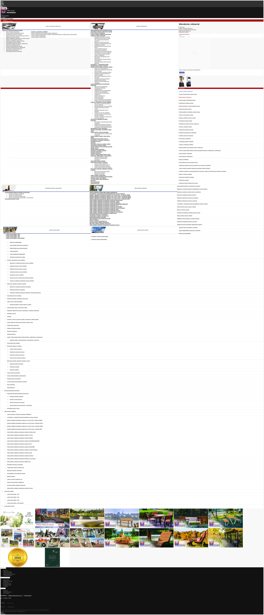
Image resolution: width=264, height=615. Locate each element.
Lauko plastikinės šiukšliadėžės (102, 99)
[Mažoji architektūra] (52, 527)
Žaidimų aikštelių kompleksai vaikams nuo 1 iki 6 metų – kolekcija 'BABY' (110, 195)
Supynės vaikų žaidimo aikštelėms (99, 222)
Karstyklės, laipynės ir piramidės (99, 214)
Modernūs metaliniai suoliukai (102, 43)
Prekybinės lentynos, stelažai (14, 51)
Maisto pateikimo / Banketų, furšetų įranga (17, 38)
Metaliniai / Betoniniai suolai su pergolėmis (102, 60)
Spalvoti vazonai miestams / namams (101, 82)
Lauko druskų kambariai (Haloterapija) (101, 176)
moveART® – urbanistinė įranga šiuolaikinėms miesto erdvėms (99, 65)
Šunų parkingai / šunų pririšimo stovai (101, 30)
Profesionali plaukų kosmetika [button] (53, 188)
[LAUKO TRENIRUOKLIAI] (87, 547)
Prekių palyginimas (184, 34)
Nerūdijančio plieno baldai (13, 42)
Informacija (3, 568)
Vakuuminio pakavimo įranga (14, 46)
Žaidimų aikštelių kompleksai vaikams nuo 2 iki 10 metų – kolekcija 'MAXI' (110, 196)
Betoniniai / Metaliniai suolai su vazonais (102, 77)
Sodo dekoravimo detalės (98, 161)
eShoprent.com (21, 611)
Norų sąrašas (6, 593)
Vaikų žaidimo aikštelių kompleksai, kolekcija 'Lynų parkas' (106, 212)
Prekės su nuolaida (7, 581)
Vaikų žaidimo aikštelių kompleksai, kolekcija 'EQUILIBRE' (106, 206)
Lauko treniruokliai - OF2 (13, 236)
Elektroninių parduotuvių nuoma (9, 611)
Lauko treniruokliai (9, 491)
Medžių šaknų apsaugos (97, 149)
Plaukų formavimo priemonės (17, 196)
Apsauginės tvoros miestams (99, 128)
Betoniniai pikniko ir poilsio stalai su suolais (103, 134)
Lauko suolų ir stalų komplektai (99, 132)
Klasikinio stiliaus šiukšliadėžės (102, 90)
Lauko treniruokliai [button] (54, 230)
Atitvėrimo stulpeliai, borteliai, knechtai (99, 120)
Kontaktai (5, 586)
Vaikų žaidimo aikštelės (10, 411)
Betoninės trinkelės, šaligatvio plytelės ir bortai (101, 169)
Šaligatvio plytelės (99, 174)
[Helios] (191, 527)
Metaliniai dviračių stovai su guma (101, 108)
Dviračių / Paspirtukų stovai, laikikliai (101, 102)
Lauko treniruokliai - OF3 (13, 235)
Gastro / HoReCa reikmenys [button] (53, 26)
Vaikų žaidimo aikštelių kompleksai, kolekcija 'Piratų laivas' (106, 200)
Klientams (3, 588)
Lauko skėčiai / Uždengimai (38, 37)
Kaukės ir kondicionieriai (15, 195)
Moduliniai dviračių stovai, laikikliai (101, 110)
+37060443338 (27, 595)
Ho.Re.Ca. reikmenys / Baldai (39, 31)
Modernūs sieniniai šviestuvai (102, 166)
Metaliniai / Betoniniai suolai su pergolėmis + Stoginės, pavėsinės (100, 139)
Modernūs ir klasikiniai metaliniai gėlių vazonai (103, 70)
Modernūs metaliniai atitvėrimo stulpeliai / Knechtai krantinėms (103, 126)
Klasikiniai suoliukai (99, 44)
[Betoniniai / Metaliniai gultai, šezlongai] (156, 547)
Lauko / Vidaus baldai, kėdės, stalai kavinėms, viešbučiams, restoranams (101, 155)
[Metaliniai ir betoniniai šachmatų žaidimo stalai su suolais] (156, 527)
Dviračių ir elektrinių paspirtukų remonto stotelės (103, 117)
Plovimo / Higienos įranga (13, 44)
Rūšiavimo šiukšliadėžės (101, 91)
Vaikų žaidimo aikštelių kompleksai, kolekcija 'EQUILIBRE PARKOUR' (109, 204)
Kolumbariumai (95, 183)
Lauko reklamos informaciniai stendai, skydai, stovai (101, 147)
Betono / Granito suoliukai (101, 42)
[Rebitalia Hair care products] (18, 527)
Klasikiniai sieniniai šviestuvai (102, 165)
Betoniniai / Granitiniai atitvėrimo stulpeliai (103, 122)
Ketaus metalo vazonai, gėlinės (102, 72)
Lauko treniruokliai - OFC (13, 234)
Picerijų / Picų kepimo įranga (14, 39)
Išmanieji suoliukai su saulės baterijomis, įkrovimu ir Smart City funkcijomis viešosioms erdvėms (102, 39)
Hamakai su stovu (96, 141)
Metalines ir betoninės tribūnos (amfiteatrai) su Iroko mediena (102, 52)
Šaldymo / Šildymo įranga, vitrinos (15, 41)
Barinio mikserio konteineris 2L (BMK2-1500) (189, 69)
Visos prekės (6, 580)
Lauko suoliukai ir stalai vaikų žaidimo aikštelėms (103, 192)
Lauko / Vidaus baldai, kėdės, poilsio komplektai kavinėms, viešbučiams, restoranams (54, 34)
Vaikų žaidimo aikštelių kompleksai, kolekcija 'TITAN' (105, 201)
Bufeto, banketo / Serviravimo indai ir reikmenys (44, 33)
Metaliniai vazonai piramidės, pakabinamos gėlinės (102, 79)
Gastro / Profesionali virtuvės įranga (12, 30)
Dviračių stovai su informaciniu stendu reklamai (102, 114)
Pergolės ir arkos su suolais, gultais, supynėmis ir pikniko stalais (101, 144)
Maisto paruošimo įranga (12, 37)
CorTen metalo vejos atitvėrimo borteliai (100, 180)
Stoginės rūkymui (96, 153)
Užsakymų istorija (7, 592)
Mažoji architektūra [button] (141, 26)
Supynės (93, 142)
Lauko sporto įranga (142, 230)
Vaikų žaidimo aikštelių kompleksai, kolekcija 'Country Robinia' (107, 208)
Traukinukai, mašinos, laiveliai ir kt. (99, 216)
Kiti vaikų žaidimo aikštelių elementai (100, 223)
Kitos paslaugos (95, 182)
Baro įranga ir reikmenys (12, 31)
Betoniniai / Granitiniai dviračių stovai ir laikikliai (102, 104)
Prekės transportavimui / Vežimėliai (15, 47)
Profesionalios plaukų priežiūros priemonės (17, 192)
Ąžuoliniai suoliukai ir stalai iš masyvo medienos (102, 54)
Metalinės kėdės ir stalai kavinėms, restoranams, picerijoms (100, 158)
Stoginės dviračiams (96, 152)
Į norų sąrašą (182, 75)
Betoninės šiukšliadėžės (100, 86)
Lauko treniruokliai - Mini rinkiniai (15, 238)
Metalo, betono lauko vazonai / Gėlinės (101, 67)
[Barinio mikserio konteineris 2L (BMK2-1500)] (195, 68)
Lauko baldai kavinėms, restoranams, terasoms (100, 49)
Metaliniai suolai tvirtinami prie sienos (102, 46)
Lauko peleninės (99, 98)
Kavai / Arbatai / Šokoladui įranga (15, 33)
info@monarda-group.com (14, 595)
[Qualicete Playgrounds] (18, 547)
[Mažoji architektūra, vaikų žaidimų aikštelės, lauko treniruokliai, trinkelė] (8, 12)
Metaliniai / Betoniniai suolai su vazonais (102, 62)
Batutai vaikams (94, 219)
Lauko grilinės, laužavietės (38, 35)
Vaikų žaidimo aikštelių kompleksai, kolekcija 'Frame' (105, 225)
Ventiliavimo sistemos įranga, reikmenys (16, 43)
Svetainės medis (7, 584)
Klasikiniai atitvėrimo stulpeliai (102, 124)
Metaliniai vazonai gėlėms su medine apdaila (102, 74)
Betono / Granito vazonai (101, 68)
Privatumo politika (7, 572)
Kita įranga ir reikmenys (12, 50)
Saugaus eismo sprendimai (98, 178)
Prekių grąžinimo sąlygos (9, 574)
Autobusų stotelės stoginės (98, 150)
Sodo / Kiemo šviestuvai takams (102, 167)
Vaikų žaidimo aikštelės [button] (140, 188)
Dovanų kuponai (7, 583)
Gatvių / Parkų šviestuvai (101, 163)
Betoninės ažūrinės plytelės (102, 171)
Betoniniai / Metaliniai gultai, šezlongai (102, 57)
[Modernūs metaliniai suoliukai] (122, 527)
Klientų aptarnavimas (5, 577)
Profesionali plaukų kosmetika (11, 390)
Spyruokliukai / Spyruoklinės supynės (100, 218)
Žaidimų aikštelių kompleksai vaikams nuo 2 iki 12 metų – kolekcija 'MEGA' (110, 197)
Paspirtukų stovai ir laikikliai (101, 112)
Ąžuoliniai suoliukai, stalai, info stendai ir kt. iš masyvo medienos (101, 32)
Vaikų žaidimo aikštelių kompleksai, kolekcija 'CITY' (104, 205)
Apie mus (5, 570)
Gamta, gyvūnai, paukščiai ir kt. (98, 221)
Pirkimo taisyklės (7, 571)
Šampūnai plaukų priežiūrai (16, 193)
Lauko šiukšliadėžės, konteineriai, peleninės (100, 84)
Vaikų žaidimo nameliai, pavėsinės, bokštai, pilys (103, 213)
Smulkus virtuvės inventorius (14, 48)
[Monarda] (225, 547)
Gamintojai (5, 582)
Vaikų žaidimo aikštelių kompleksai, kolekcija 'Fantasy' (105, 210)
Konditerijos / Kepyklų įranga (14, 34)
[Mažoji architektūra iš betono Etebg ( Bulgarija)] (87, 527)
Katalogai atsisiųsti (8, 21)
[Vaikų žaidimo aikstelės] (122, 547)
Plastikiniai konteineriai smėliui (102, 101)
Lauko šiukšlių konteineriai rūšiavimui (101, 93)
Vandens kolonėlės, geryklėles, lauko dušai (101, 130)
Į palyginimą (182, 73)
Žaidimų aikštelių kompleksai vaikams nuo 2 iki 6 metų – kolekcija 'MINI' (110, 199)
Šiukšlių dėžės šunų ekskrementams (99, 96)
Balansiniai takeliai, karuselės (98, 217)
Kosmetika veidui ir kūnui (12, 199)
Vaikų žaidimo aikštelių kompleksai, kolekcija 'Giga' (104, 209)
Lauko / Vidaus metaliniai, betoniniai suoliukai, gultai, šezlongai (101, 35)
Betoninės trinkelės (99, 172)
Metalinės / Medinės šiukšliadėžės (99, 88)
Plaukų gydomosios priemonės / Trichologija (21, 197)
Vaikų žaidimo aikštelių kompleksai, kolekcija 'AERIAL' (105, 202)
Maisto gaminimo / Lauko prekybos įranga (17, 35)
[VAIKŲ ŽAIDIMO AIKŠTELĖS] (52, 547)
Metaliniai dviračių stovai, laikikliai (103, 106)
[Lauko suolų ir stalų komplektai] (225, 527)
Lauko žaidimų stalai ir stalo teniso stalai (100, 137)
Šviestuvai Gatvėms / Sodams (99, 162)
